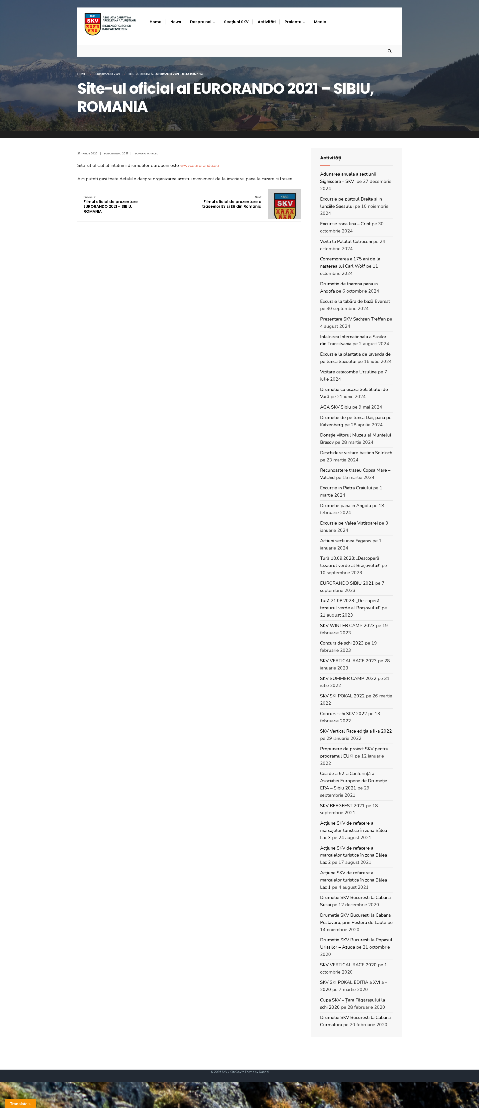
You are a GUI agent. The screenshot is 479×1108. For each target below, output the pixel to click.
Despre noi (200, 21)
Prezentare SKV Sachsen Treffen (353, 319)
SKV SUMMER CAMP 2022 (348, 678)
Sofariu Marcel (146, 153)
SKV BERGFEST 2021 (342, 806)
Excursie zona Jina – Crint (345, 224)
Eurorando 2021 (108, 74)
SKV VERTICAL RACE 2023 (348, 661)
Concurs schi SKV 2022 (343, 714)
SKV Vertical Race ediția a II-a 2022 (356, 731)
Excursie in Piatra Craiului (346, 488)
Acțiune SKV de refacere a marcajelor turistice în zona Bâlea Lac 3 (353, 830)
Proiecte (293, 21)
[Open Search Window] (389, 50)
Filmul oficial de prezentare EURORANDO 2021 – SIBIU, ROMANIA (111, 204)
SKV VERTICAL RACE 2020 (348, 965)
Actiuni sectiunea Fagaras (345, 541)
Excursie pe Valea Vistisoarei (349, 523)
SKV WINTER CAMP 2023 (347, 626)
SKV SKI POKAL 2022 (342, 696)
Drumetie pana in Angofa (345, 506)
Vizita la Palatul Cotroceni (346, 241)
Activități (267, 21)
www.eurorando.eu (199, 165)
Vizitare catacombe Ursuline (348, 372)
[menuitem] (202, 21)
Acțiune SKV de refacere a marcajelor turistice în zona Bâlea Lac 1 (353, 880)
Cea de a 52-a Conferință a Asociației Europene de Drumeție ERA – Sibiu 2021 (353, 781)
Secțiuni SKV (236, 21)
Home (155, 21)
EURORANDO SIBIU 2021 (347, 583)
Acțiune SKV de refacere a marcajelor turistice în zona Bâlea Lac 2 (353, 855)
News (175, 21)
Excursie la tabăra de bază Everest (355, 301)
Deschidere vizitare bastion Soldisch (356, 453)
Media (320, 21)
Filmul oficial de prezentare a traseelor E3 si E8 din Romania (231, 202)
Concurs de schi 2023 (342, 643)
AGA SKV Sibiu (335, 407)
